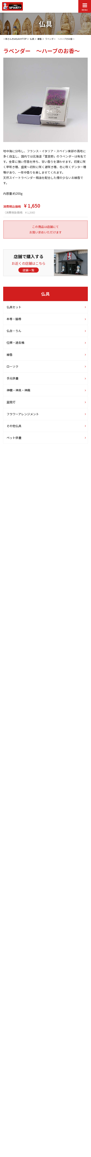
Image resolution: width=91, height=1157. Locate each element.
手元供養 (12, 378)
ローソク (12, 366)
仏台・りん (14, 331)
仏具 (32, 38)
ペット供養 (14, 438)
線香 (39, 38)
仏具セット (14, 307)
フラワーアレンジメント (23, 414)
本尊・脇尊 (14, 319)
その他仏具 (14, 426)
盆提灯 (11, 402)
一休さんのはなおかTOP (14, 38)
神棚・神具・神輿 (18, 390)
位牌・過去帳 (15, 342)
